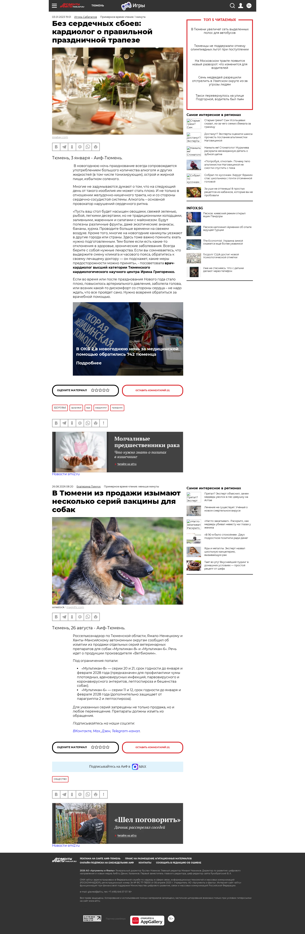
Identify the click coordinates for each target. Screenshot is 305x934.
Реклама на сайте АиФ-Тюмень (100, 858)
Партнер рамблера (116, 918)
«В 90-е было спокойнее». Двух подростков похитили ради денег (226, 536)
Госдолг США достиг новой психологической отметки (221, 256)
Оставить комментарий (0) (152, 390)
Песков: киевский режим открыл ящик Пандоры (224, 215)
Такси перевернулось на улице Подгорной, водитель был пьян (220, 97)
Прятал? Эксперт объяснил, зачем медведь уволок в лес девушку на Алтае (226, 497)
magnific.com (75, 607)
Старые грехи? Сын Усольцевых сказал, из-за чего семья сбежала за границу (227, 123)
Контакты (145, 862)
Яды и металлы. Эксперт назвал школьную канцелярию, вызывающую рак (224, 552)
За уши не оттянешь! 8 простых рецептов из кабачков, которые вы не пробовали (228, 192)
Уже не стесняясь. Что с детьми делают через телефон (223, 270)
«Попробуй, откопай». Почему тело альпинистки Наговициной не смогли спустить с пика (227, 164)
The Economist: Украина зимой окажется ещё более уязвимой (223, 242)
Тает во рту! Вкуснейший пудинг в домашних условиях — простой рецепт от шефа (226, 565)
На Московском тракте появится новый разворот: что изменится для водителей (219, 64)
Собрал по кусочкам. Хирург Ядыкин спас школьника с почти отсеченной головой (228, 178)
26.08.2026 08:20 (62, 486)
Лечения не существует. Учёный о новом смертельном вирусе (226, 509)
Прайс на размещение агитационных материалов (158, 858)
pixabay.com (60, 137)
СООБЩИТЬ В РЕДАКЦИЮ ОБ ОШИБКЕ (178, 862)
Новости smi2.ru (66, 474)
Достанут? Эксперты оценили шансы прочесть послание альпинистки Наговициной (228, 137)
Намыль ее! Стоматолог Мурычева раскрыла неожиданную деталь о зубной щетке (226, 151)
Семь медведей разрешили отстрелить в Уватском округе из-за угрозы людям (220, 81)
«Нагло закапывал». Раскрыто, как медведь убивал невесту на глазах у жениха (227, 524)
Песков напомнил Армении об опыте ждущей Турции (227, 228)
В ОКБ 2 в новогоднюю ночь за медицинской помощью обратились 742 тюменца (127, 351)
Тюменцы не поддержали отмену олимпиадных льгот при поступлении (220, 47)
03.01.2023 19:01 (61, 16)
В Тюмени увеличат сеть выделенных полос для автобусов (220, 31)
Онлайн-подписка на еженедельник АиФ (107, 862)
